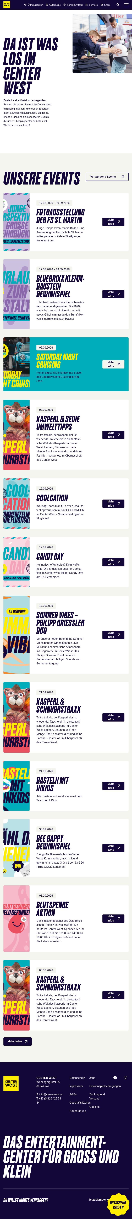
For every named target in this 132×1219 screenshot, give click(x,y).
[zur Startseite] (6, 4)
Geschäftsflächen (80, 1102)
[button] (118, 1205)
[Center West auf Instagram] (125, 1078)
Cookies (94, 1106)
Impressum (76, 1086)
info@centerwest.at (50, 1094)
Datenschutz (77, 1077)
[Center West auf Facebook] (115, 1078)
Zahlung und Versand (97, 1096)
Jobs (92, 1077)
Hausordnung (77, 1110)
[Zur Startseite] (11, 1083)
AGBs (73, 1094)
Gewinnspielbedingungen (105, 1086)
